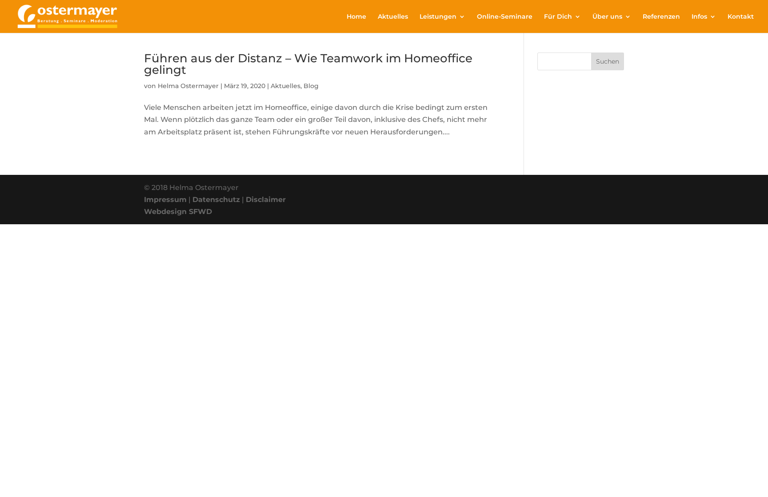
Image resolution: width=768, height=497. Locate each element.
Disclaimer (266, 199)
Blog (311, 86)
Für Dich (558, 16)
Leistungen (438, 16)
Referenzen (661, 16)
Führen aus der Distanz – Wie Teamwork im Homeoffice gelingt (308, 64)
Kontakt (741, 16)
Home (356, 16)
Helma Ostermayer (188, 86)
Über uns (607, 16)
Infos (699, 16)
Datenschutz (216, 199)
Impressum (165, 199)
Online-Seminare (504, 16)
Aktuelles (393, 16)
